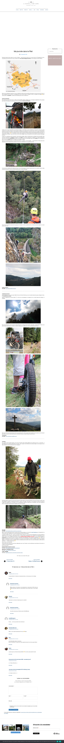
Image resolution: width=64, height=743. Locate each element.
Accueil (17, 9)
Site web (10, 700)
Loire (22, 555)
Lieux (34, 9)
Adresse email (36, 727)
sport (28, 555)
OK (57, 741)
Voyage (30, 9)
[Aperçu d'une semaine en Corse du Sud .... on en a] (19, 727)
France (19, 555)
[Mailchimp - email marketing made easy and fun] (56, 734)
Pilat (26, 555)
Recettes (21, 9)
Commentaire (11, 686)
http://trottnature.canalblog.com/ (11, 436)
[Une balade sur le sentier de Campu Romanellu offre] (26, 727)
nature (24, 555)
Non (60, 741)
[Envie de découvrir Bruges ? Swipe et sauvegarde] (5, 727)
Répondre (10, 578)
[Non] (62, 741)
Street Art (26, 9)
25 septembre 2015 (24, 54)
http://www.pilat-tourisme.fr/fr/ (11, 550)
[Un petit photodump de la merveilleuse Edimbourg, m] (12, 727)
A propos (46, 9)
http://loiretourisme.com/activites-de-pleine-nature (14, 552)
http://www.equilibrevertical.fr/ (11, 288)
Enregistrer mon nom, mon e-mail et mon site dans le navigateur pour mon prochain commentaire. (23, 706)
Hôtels (38, 9)
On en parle (42, 9)
